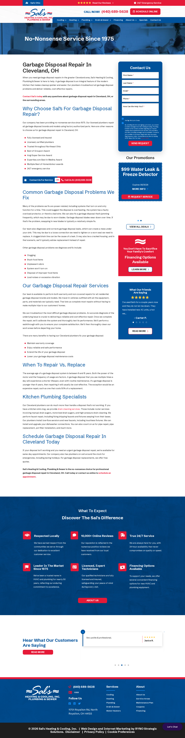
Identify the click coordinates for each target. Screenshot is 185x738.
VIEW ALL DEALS (139, 226)
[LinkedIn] (74, 704)
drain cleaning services (69, 409)
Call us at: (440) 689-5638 (78, 180)
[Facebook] (70, 704)
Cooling (110, 695)
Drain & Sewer (113, 707)
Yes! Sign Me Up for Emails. (132, 120)
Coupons (140, 707)
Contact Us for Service (41, 180)
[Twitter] (79, 704)
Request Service (142, 211)
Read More (38, 652)
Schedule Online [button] (147, 11)
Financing (140, 711)
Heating (110, 699)
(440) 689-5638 (114, 11)
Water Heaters (113, 711)
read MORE (139, 331)
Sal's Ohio (35, 3)
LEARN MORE (139, 269)
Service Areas (143, 699)
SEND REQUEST (140, 143)
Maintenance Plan (144, 703)
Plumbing (110, 703)
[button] (138, 220)
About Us (140, 695)
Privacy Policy (145, 138)
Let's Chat (172, 727)
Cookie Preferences (121, 732)
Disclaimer (72, 732)
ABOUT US (93, 600)
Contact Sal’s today (33, 96)
